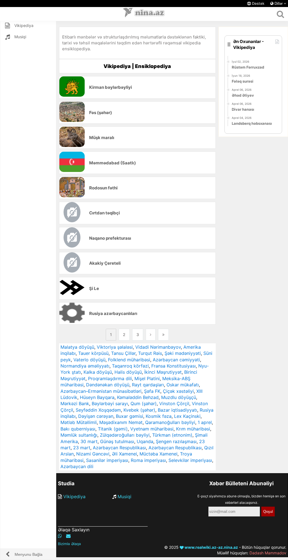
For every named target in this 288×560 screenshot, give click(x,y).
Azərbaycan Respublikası (119, 447)
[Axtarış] (280, 14)
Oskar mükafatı (182, 384)
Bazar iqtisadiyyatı (177, 410)
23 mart (81, 447)
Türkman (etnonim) (172, 435)
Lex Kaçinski (187, 416)
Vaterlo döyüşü (89, 359)
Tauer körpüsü (93, 353)
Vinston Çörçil (174, 403)
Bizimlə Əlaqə (69, 543)
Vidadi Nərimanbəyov (158, 347)
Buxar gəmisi (129, 416)
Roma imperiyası (148, 460)
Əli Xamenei (124, 454)
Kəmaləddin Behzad (138, 397)
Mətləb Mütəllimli (78, 422)
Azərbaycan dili (76, 466)
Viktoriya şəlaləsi (115, 347)
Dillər (278, 3)
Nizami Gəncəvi (92, 454)
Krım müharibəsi (193, 429)
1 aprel (205, 422)
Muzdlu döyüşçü (178, 397)
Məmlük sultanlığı (78, 435)
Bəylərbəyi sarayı (110, 403)
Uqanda (145, 441)
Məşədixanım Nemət (121, 422)
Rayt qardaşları (148, 384)
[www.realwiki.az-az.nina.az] (144, 14)
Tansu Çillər (123, 353)
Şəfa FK (152, 391)
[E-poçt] (68, 536)
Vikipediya (74, 496)
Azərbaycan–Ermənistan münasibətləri (100, 391)
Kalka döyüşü (98, 372)
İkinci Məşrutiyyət (163, 372)
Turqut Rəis (150, 353)
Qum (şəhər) (143, 403)
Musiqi (124, 496)
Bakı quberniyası (77, 429)
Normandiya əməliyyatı (84, 366)
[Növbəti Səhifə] (151, 335)
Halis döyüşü (128, 372)
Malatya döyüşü (77, 347)
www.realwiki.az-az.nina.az (211, 547)
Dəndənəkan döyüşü (107, 384)
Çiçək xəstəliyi (178, 391)
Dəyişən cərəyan (95, 416)
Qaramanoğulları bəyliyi (170, 422)
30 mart (89, 441)
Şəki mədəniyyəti (183, 353)
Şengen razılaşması (176, 441)
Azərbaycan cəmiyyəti (176, 359)
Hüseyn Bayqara (97, 397)
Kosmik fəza (159, 416)
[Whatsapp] (60, 536)
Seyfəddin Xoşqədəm (98, 410)
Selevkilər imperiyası (190, 460)
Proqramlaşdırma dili (110, 378)
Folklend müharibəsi (129, 359)
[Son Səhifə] (163, 335)
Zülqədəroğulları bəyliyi (125, 435)
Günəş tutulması (117, 441)
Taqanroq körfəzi (130, 366)
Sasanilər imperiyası (107, 460)
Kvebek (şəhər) (139, 410)
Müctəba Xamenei (158, 454)
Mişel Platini (147, 378)
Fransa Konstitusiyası (173, 366)
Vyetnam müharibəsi (152, 429)
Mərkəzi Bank (74, 403)
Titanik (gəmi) (113, 429)
